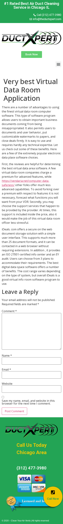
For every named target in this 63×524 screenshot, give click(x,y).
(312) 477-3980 (32, 468)
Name (7, 355)
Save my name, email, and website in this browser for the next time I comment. (28, 402)
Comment (9, 311)
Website (7, 383)
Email (6, 369)
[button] (31, 54)
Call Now (53, 498)
